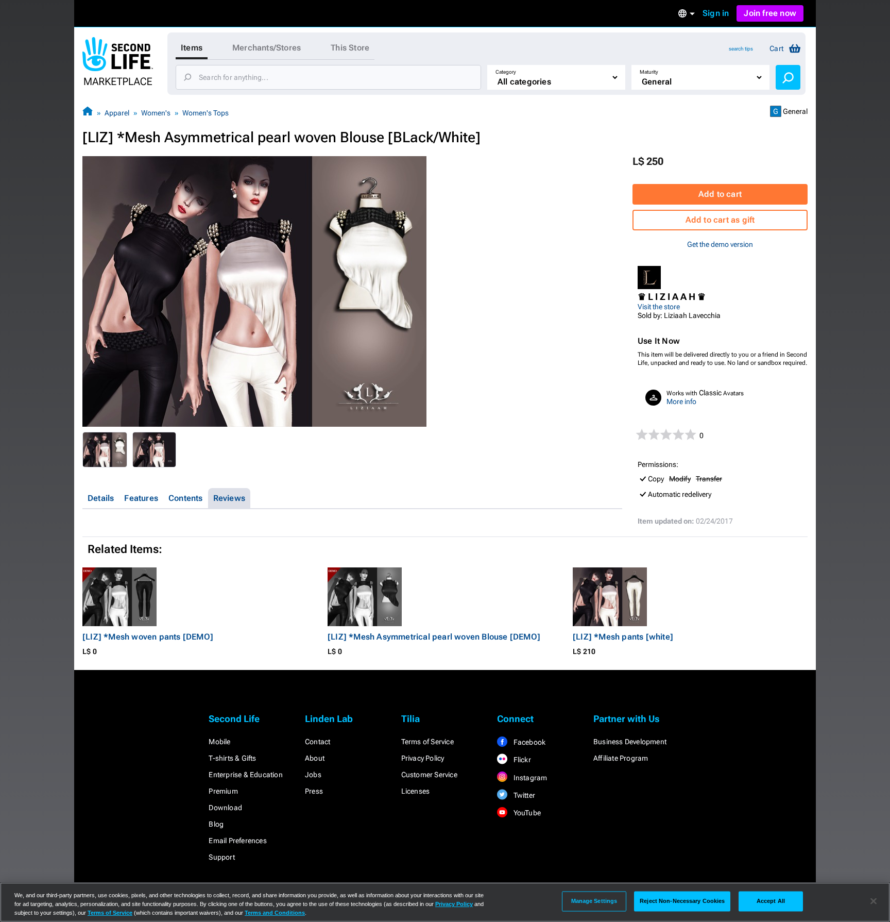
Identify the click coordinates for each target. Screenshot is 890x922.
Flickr (520, 760)
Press (314, 791)
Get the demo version (720, 244)
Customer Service (429, 774)
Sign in (716, 13)
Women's (155, 113)
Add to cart (720, 194)
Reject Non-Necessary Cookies (682, 901)
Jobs (313, 774)
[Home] (87, 112)
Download (225, 807)
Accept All (771, 901)
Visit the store (659, 307)
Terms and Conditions (275, 913)
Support (221, 857)
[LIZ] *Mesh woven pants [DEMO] (147, 637)
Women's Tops (205, 113)
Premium (223, 791)
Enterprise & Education (245, 774)
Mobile (219, 741)
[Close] (873, 901)
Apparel (117, 113)
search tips (741, 49)
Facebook (528, 742)
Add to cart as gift (720, 220)
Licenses (415, 791)
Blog (216, 824)
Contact (317, 741)
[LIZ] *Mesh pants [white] (623, 637)
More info (681, 401)
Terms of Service (427, 741)
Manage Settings (594, 901)
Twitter (523, 795)
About (314, 758)
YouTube (526, 813)
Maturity (649, 72)
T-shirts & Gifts (232, 758)
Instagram (529, 778)
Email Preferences (237, 840)
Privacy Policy (422, 758)
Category (505, 72)
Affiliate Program (620, 758)
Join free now (770, 13)
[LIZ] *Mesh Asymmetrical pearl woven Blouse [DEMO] (434, 637)
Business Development (629, 741)
